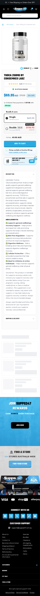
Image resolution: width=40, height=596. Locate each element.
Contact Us (6, 540)
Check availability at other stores (18, 152)
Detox (25, 554)
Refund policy (7, 552)
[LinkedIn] (23, 516)
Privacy (32, 592)
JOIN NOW (20, 425)
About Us (5, 534)
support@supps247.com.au (22, 528)
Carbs (25, 551)
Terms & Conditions (22, 592)
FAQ (3, 537)
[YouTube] (35, 516)
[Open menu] (4, 9)
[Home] (3, 24)
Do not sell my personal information (10, 556)
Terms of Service (8, 549)
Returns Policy (10, 592)
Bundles (26, 537)
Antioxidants (27, 548)
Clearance (26, 540)
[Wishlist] (8, 9)
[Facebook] (5, 516)
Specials (26, 534)
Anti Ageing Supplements (27, 544)
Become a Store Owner (10, 543)
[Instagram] (11, 516)
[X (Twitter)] (17, 516)
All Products (10, 24)
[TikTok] (29, 516)
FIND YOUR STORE (20, 463)
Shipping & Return (8, 546)
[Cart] (36, 9)
